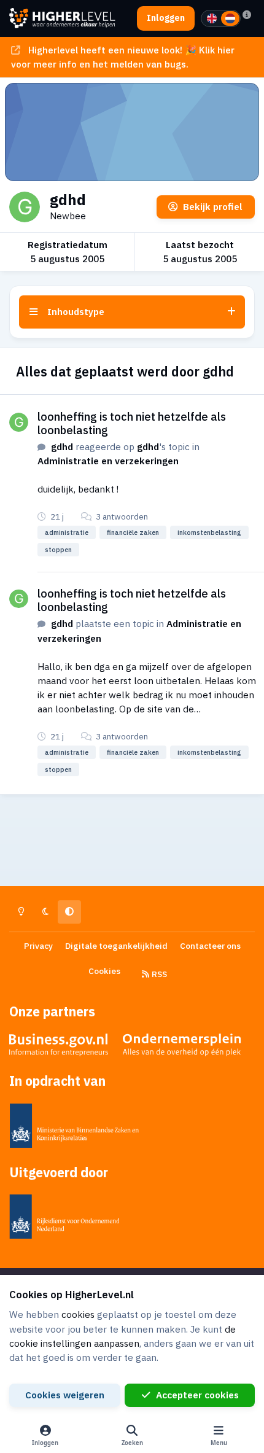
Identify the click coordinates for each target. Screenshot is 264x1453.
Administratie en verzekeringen (108, 460)
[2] (230, 18)
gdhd (62, 446)
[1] (212, 18)
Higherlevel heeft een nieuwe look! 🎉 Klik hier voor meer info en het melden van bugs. (122, 57)
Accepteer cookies (197, 1395)
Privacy (38, 945)
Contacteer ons (210, 945)
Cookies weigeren (64, 1395)
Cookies (104, 970)
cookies (78, 1314)
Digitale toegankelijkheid (116, 945)
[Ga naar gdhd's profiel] (18, 422)
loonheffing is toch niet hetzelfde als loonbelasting (131, 423)
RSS (158, 974)
